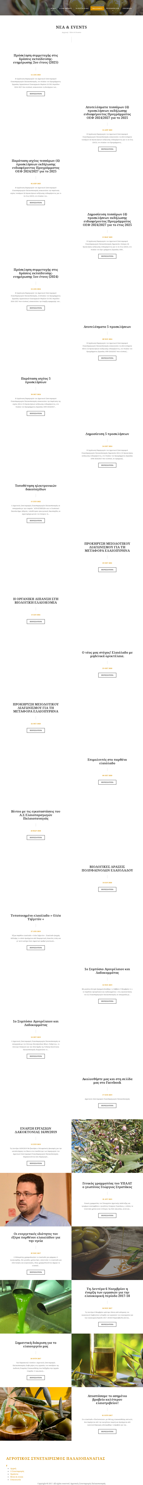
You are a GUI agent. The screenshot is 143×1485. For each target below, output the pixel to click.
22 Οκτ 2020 (36, 724)
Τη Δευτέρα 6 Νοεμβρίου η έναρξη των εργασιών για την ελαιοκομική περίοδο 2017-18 (107, 1292)
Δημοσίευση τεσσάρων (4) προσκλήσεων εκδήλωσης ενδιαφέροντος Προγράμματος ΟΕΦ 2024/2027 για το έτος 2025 (107, 219)
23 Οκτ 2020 (107, 668)
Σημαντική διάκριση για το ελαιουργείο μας (35, 1344)
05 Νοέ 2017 (36, 1253)
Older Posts (71, 1444)
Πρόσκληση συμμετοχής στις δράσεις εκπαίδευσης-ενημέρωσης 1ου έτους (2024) (35, 273)
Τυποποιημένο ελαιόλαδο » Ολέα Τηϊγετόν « (36, 917)
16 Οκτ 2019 (36, 1037)
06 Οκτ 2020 (107, 775)
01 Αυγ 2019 (107, 1199)
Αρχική (53, 8)
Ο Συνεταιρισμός (17, 1471)
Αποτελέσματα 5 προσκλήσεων (107, 327)
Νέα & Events (97, 8)
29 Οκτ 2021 (107, 563)
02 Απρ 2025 (36, 183)
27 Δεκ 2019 (36, 931)
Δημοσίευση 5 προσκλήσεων (107, 434)
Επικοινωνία (127, 8)
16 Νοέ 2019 (107, 985)
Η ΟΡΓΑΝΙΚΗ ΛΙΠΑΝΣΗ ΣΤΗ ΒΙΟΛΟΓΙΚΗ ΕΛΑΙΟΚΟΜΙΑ (35, 601)
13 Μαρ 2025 (107, 237)
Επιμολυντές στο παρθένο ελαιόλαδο (107, 761)
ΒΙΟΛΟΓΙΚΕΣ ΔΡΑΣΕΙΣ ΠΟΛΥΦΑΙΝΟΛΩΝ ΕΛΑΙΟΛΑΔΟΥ (107, 868)
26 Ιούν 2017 (35, 1358)
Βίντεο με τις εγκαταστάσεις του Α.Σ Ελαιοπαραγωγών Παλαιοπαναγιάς (35, 814)
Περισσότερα (36, 94)
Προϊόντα (14, 1474)
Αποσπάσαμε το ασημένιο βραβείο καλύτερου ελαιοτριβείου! (107, 1399)
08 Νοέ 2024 (107, 339)
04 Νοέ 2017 (107, 1308)
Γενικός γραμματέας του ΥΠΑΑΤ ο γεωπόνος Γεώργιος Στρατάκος (107, 1185)
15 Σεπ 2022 (36, 501)
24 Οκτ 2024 (107, 446)
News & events (16, 1477)
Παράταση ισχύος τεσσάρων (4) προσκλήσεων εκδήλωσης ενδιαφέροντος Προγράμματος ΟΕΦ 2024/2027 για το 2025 (36, 165)
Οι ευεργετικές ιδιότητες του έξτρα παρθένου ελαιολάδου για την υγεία (35, 1237)
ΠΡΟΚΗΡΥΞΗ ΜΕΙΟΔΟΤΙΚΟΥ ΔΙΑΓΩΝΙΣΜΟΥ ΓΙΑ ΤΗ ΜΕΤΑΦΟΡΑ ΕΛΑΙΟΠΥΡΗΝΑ (107, 547)
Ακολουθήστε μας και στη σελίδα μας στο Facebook (107, 1081)
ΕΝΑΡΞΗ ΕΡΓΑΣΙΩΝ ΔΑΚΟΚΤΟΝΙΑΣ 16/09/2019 (36, 1130)
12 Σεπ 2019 (36, 1144)
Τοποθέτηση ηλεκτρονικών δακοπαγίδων (36, 487)
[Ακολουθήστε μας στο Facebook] (6, 1465)
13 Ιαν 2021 (35, 615)
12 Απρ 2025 (107, 130)
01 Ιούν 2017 (107, 1415)
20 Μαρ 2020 (36, 831)
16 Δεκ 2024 (36, 289)
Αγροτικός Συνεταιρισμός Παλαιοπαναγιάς (55, 1458)
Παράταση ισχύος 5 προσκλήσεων (36, 380)
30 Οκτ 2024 (36, 394)
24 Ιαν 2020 (107, 882)
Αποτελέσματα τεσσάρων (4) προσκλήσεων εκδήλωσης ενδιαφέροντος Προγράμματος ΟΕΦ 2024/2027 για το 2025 (107, 112)
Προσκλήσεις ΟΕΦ (112, 8)
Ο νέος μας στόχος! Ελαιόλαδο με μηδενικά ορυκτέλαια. (107, 654)
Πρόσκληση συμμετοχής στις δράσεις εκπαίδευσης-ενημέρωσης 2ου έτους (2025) (35, 58)
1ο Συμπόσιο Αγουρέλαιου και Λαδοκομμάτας (107, 971)
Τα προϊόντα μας (82, 8)
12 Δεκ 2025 (36, 75)
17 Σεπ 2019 (107, 1095)
